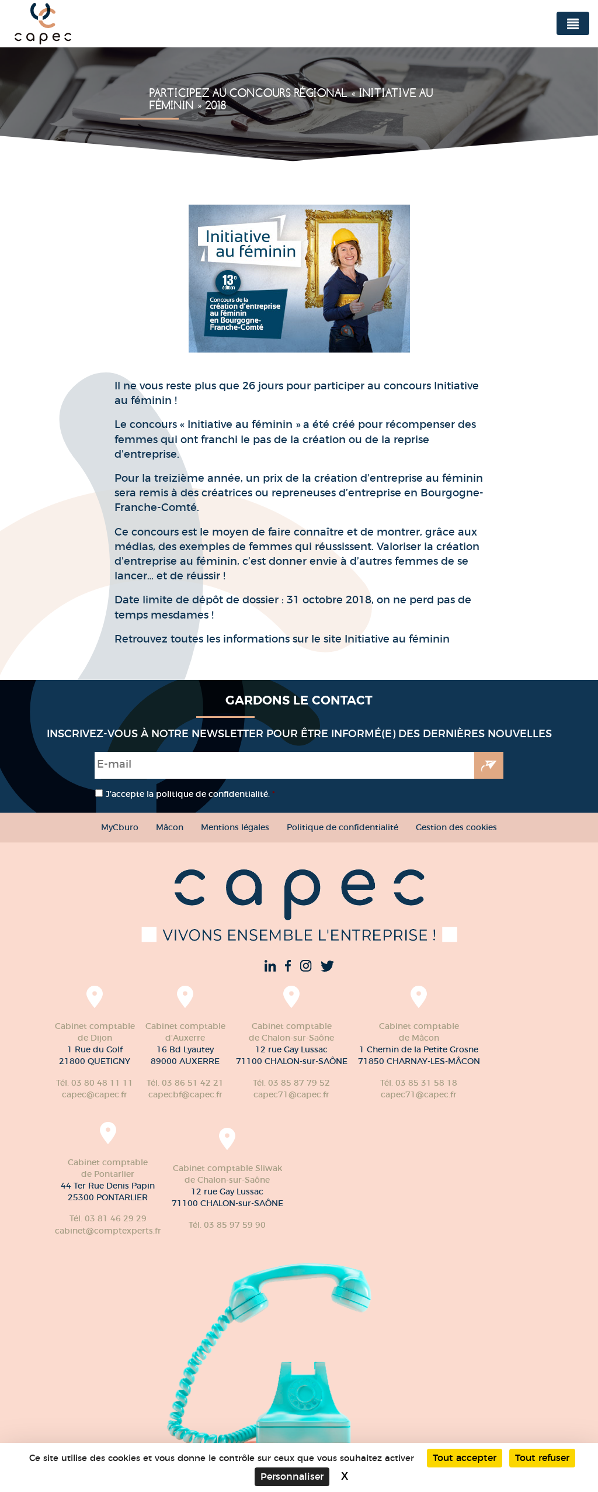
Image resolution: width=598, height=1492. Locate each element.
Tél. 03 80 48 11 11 (94, 1082)
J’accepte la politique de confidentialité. (190, 794)
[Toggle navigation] (573, 23)
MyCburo (119, 827)
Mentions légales (235, 827)
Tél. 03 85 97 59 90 (227, 1225)
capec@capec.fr (94, 1094)
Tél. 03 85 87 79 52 (291, 1082)
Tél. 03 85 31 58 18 (418, 1082)
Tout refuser (542, 1457)
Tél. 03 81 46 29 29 (108, 1218)
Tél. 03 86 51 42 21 (185, 1082)
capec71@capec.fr (291, 1094)
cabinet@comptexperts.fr (108, 1230)
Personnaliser (292, 1476)
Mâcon (169, 827)
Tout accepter (464, 1457)
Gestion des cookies (456, 827)
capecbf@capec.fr (185, 1094)
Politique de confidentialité (342, 827)
